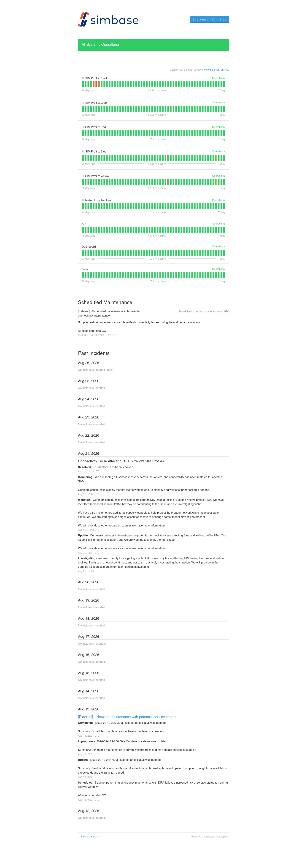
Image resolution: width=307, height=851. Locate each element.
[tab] (82, 84)
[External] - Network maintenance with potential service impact (127, 716)
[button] (209, 19)
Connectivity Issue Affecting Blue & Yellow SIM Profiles (121, 460)
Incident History (88, 836)
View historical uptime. (216, 69)
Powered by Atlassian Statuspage (210, 836)
